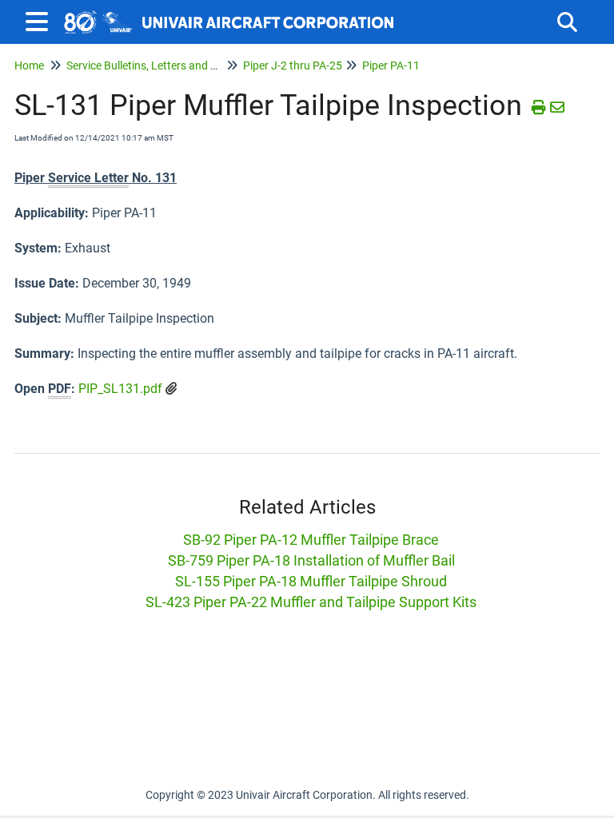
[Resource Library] (229, 14)
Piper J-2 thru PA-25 (292, 65)
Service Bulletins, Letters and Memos (156, 65)
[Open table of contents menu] (40, 19)
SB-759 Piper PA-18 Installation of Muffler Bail (311, 560)
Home (29, 65)
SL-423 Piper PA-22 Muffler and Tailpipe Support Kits (311, 602)
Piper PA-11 (391, 65)
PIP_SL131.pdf (120, 388)
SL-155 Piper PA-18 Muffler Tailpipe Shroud (311, 581)
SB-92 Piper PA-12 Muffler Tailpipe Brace (311, 539)
